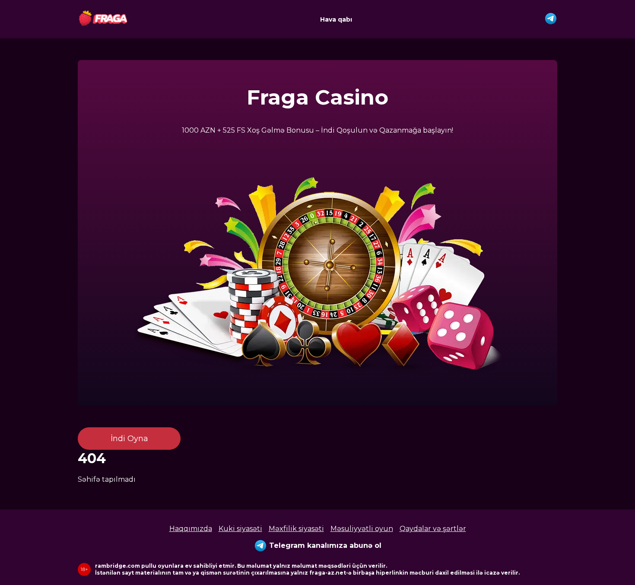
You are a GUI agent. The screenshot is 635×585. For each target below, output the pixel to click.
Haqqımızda (190, 529)
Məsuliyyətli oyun (361, 529)
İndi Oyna (129, 438)
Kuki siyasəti (240, 529)
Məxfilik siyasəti (296, 529)
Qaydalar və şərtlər (433, 529)
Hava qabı (336, 19)
